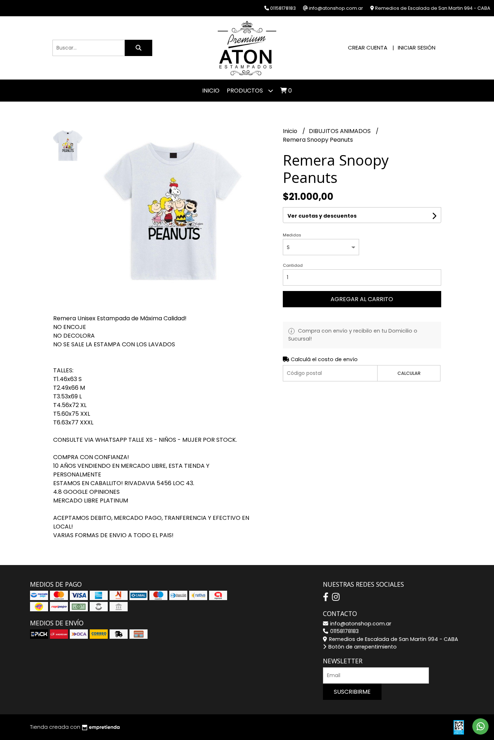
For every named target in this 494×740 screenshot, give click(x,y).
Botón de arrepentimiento (362, 646)
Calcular (409, 373)
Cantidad (293, 265)
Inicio (211, 90)
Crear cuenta (367, 47)
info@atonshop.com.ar (360, 623)
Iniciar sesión (416, 47)
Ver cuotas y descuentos (322, 215)
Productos (245, 90)
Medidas (292, 235)
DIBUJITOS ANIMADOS (340, 131)
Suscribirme (352, 692)
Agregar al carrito (362, 299)
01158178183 (344, 631)
